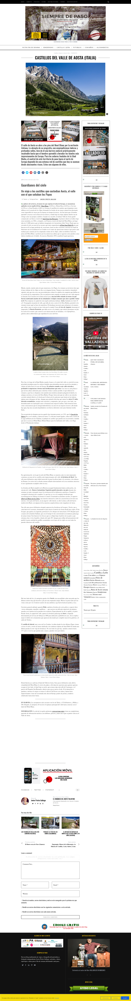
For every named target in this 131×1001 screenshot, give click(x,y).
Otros (106, 585)
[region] (65, 997)
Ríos (85, 592)
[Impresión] (46, 173)
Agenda (62, 1)
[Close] (129, 995)
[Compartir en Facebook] (23, 173)
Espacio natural (63, 53)
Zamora (93, 597)
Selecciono (106, 998)
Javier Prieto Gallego (38, 800)
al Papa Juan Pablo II (66, 225)
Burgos (105, 570)
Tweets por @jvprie (90, 610)
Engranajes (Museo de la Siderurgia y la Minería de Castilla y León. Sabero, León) (63, 844)
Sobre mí (29, 1)
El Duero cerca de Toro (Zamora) (35, 843)
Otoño (103, 585)
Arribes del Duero (87, 570)
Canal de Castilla (87, 573)
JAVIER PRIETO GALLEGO (48, 199)
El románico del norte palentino (64, 799)
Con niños (92, 575)
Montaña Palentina (88, 585)
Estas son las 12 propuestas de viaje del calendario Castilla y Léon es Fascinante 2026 (89, 971)
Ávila (85, 599)
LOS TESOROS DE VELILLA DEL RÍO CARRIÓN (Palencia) (30, 833)
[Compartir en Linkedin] (35, 173)
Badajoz (97, 570)
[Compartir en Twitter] (27, 173)
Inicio (22, 1)
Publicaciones (102, 587)
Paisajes (87, 587)
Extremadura (92, 578)
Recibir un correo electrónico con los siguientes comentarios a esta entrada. (46, 907)
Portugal (96, 587)
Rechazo (116, 998)
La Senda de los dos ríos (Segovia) (99, 519)
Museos (95, 585)
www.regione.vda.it (58, 711)
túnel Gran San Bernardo (50, 219)
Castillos (56, 53)
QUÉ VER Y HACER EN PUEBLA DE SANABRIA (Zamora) (97, 362)
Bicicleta (101, 570)
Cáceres (97, 575)
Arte (91, 570)
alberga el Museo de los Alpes (30, 499)
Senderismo (102, 592)
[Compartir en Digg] (39, 173)
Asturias (94, 570)
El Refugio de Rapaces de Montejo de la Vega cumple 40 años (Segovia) (71, 833)
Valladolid (87, 597)
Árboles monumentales (100, 597)
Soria (91, 594)
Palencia (92, 587)
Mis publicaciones (53, 1)
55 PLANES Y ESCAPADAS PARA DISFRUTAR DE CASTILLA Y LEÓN (98, 401)
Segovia (95, 592)
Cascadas (92, 573)
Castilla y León (101, 572)
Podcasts (36, 1)
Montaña (105, 582)
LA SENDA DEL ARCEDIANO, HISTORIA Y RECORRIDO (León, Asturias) (99, 384)
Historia (97, 580)
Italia (68, 53)
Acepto (125, 998)
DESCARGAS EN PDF (72, 1)
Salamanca (90, 592)
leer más (57, 998)
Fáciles (92, 580)
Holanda (102, 580)
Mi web (44, 1)
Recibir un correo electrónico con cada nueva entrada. (39, 912)
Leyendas (86, 582)
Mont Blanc (45, 206)
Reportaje (89, 590)
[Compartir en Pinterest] (31, 173)
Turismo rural (97, 594)
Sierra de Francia (86, 594)
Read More (56, 805)
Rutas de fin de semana (99, 589)
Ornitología (99, 585)
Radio (85, 590)
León (90, 582)
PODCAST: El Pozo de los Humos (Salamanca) (50, 833)
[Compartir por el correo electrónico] (42, 173)
